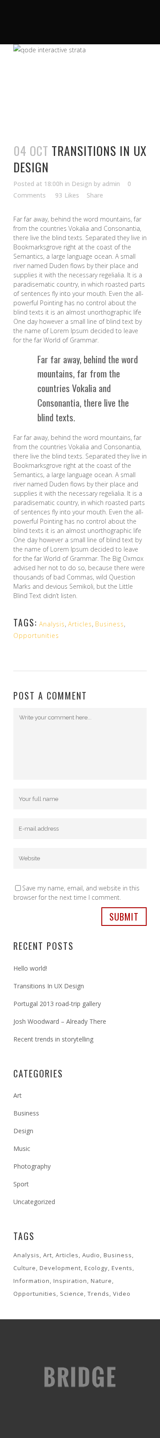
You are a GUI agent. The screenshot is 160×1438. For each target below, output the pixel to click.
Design (82, 183)
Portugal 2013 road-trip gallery (57, 1003)
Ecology (96, 1268)
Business (109, 624)
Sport (21, 1184)
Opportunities (36, 635)
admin (111, 183)
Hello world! (30, 968)
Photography (32, 1166)
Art (17, 1095)
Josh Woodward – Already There (59, 1021)
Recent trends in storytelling (53, 1039)
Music (21, 1148)
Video (122, 1294)
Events (122, 1268)
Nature (101, 1281)
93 (67, 195)
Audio (91, 1255)
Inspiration (70, 1281)
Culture (24, 1268)
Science (72, 1294)
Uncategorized (34, 1201)
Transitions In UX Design (48, 986)
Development (60, 1268)
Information (31, 1281)
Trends (98, 1294)
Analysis (52, 624)
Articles (80, 624)
